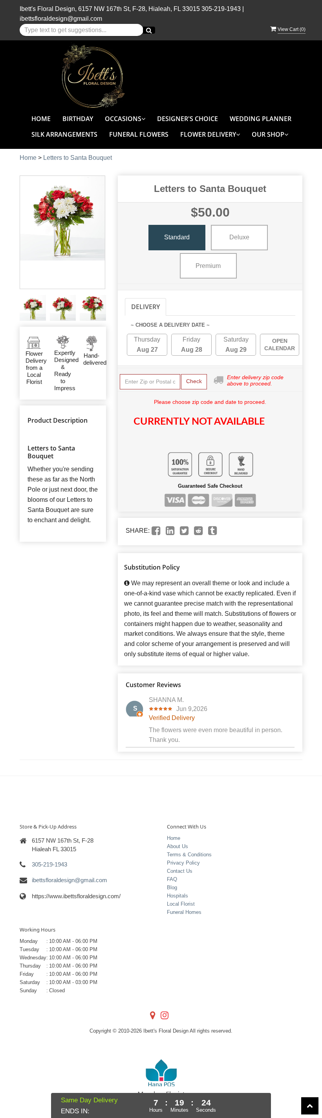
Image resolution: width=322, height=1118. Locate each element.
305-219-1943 (221, 8)
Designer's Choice (187, 118)
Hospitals (177, 896)
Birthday (77, 118)
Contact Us (179, 871)
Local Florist (181, 904)
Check (194, 381)
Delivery (145, 306)
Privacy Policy (183, 863)
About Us (177, 846)
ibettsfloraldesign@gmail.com (61, 18)
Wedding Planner (260, 118)
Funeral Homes (184, 912)
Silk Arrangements (64, 134)
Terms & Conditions (189, 854)
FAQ (172, 879)
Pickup (184, 306)
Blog (172, 887)
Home (41, 118)
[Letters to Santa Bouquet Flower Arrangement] (33, 308)
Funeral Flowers (138, 134)
